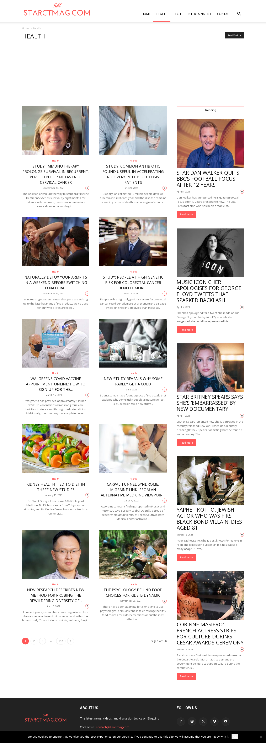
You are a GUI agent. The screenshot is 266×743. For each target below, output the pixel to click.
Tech (177, 14)
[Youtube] (226, 721)
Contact (224, 14)
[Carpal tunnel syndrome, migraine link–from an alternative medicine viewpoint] (133, 448)
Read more (186, 214)
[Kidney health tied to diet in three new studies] (55, 448)
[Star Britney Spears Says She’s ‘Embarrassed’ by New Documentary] (210, 367)
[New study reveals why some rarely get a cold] (133, 343)
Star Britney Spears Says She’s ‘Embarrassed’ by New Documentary (210, 402)
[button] (239, 14)
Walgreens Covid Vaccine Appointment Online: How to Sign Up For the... (55, 384)
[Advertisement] (133, 75)
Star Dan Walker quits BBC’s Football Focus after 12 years (208, 178)
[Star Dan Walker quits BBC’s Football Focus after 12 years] (210, 143)
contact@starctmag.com (112, 727)
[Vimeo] (214, 721)
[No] (261, 737)
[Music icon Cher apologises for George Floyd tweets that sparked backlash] (210, 252)
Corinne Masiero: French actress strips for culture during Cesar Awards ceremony (210, 633)
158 (61, 641)
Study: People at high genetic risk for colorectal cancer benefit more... (133, 282)
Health (161, 14)
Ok (235, 736)
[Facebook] (181, 721)
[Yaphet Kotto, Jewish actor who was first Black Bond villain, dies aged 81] (210, 480)
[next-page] (70, 641)
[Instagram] (192, 721)
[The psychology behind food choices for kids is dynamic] (133, 554)
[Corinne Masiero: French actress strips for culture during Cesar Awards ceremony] (210, 595)
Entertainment (199, 14)
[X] (203, 721)
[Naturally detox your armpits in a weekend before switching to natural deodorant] (55, 241)
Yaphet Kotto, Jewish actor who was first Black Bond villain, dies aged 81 (209, 518)
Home (146, 14)
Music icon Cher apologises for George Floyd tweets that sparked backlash (209, 291)
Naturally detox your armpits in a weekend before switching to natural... (55, 282)
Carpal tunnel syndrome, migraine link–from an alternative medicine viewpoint (133, 489)
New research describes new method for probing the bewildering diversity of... (55, 595)
